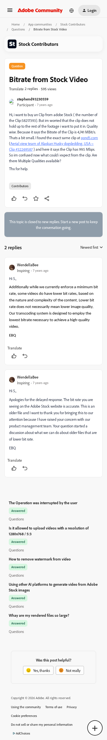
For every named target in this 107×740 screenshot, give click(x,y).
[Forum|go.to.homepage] (40, 10)
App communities (40, 24)
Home (16, 24)
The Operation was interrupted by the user (43, 502)
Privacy (72, 707)
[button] (10, 12)
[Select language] (71, 10)
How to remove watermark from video (40, 559)
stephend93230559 (33, 99)
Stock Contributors (72, 24)
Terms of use (53, 707)
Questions (18, 29)
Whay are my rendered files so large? (39, 615)
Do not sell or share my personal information (42, 724)
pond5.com (89, 137)
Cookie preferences (24, 716)
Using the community (26, 707)
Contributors (20, 186)
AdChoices (23, 733)
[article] (53, 311)
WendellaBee (27, 264)
